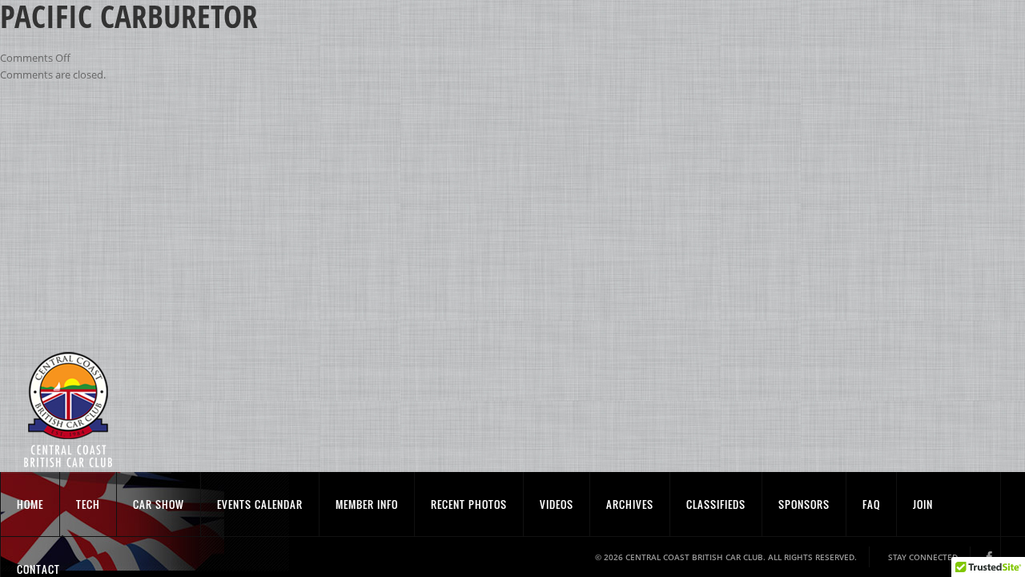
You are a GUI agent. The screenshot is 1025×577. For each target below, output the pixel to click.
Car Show (158, 504)
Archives (629, 504)
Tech (88, 504)
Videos (556, 504)
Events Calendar (260, 504)
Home (30, 504)
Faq (871, 504)
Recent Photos (469, 504)
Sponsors (804, 504)
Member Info (367, 504)
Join (923, 504)
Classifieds (716, 504)
